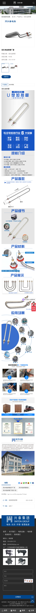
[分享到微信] (24, 483)
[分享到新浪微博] (21, 483)
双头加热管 (27, 17)
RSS (22, 604)
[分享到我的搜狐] (28, 483)
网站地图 (17, 604)
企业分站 (12, 604)
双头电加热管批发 (23, 487)
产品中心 (19, 17)
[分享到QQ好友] (26, 483)
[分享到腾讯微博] (31, 483)
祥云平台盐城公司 (12, 602)
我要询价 (6, 76)
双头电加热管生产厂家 (9, 487)
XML (25, 604)
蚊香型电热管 (13, 500)
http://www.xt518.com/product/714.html (17, 494)
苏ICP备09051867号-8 (23, 602)
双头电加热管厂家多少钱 (9, 490)
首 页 (13, 17)
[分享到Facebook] (33, 483)
